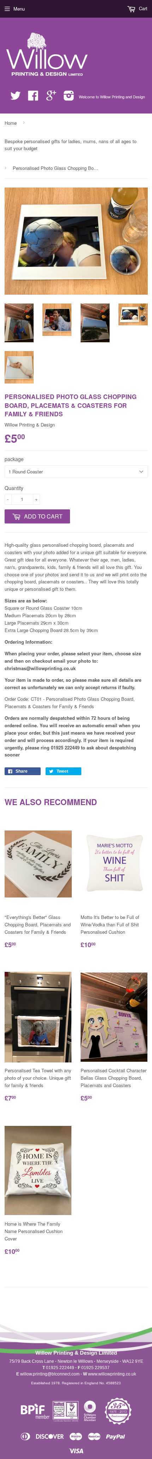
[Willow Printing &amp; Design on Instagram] (69, 97)
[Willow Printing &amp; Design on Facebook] (33, 97)
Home (11, 122)
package (14, 458)
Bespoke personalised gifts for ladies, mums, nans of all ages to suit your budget (70, 145)
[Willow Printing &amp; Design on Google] (51, 97)
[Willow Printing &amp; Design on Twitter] (15, 97)
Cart (142, 8)
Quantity (14, 487)
